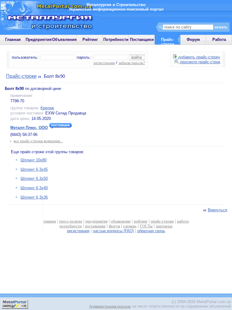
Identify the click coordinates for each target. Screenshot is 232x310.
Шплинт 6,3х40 (34, 188)
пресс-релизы (70, 221)
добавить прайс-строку (198, 57)
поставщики (95, 226)
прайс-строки (162, 221)
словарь (130, 226)
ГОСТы (146, 226)
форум (114, 226)
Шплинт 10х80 (34, 160)
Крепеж (47, 108)
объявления (120, 221)
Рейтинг (90, 39)
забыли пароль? (131, 63)
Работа (219, 39)
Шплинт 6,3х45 (34, 169)
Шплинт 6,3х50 (34, 178)
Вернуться (217, 210)
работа (183, 221)
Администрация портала (110, 306)
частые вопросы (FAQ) (113, 231)
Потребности (115, 39)
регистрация (104, 63)
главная (50, 221)
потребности (71, 226)
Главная (13, 39)
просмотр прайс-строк (199, 62)
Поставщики (142, 39)
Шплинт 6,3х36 (34, 197)
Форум (193, 39)
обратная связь (151, 231)
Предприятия (39, 39)
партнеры (164, 226)
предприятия (96, 221)
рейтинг (140, 221)
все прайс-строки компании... (38, 141)
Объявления (64, 39)
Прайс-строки (21, 76)
